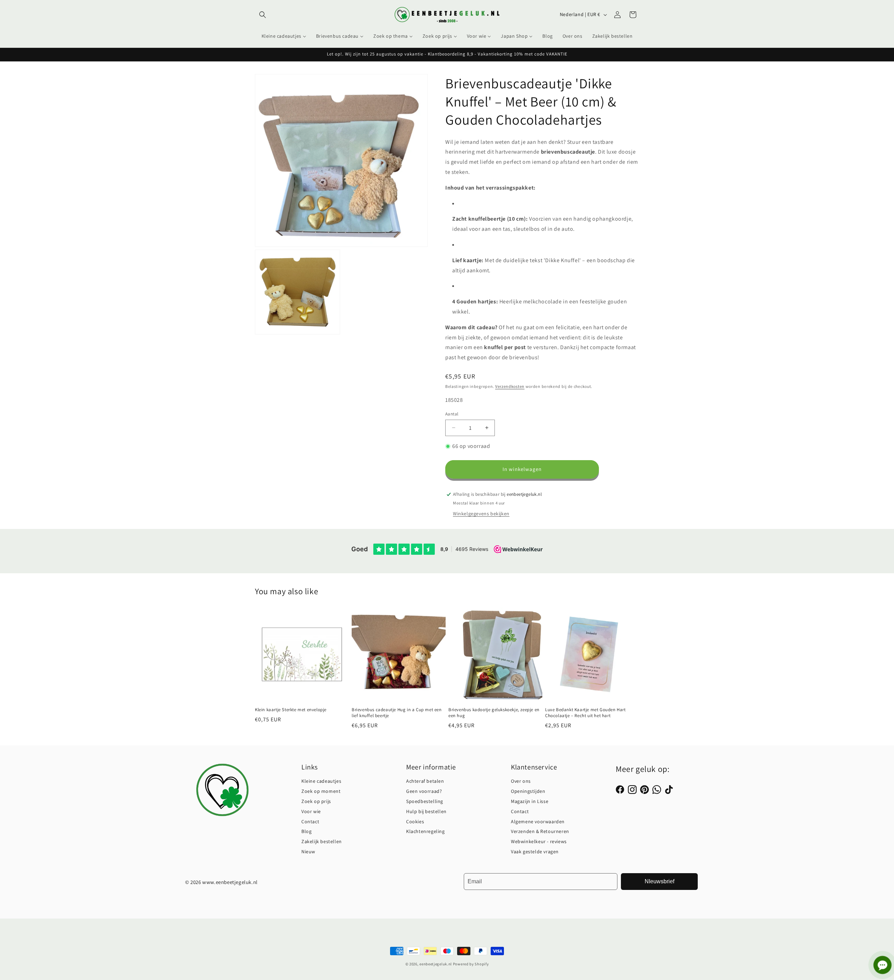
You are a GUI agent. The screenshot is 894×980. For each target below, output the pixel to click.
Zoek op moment (320, 791)
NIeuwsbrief (659, 881)
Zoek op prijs (316, 801)
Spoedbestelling (424, 801)
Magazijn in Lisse (529, 801)
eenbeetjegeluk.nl (435, 963)
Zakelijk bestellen (321, 841)
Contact (310, 821)
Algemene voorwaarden (538, 821)
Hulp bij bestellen (426, 811)
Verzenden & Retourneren (540, 831)
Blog (306, 831)
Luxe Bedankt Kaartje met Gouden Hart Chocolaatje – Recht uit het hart (585, 713)
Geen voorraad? (424, 791)
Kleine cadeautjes (321, 781)
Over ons (521, 781)
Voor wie (311, 811)
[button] (262, 14)
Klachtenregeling (425, 831)
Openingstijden (528, 791)
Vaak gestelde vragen (535, 851)
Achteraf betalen (425, 781)
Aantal (451, 414)
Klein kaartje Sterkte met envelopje (291, 710)
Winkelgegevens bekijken (481, 513)
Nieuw (308, 851)
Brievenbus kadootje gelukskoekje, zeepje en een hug (494, 713)
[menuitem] (284, 36)
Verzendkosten (510, 386)
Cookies (415, 821)
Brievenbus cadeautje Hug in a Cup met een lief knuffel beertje (397, 713)
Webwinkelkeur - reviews (539, 841)
